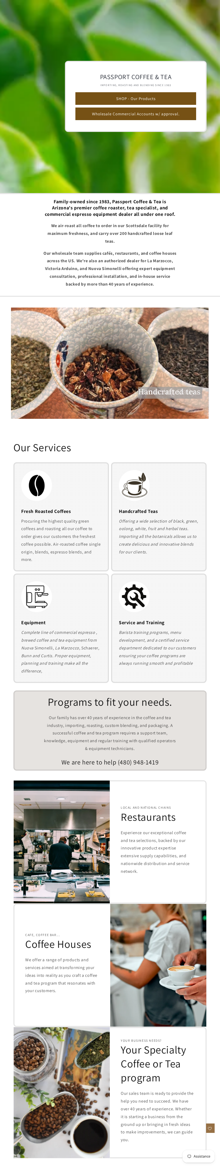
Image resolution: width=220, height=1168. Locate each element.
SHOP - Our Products (136, 98)
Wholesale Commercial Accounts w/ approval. (136, 113)
